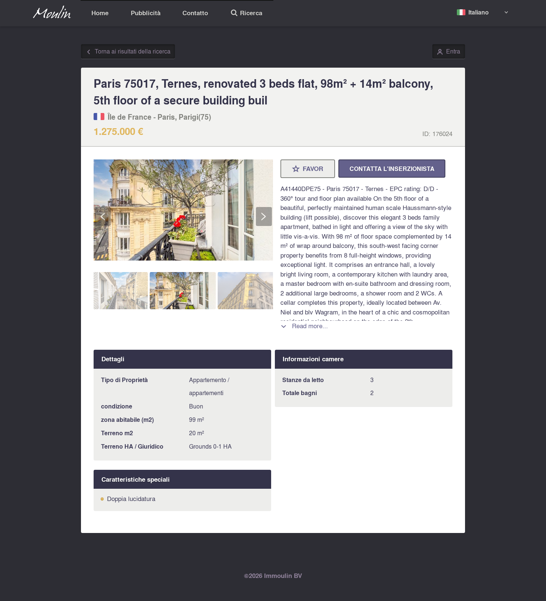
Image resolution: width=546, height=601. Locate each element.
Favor (308, 169)
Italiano (478, 12)
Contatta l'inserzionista (392, 168)
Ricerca (246, 13)
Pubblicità (145, 12)
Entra (448, 51)
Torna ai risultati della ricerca (128, 51)
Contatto (195, 12)
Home (99, 12)
